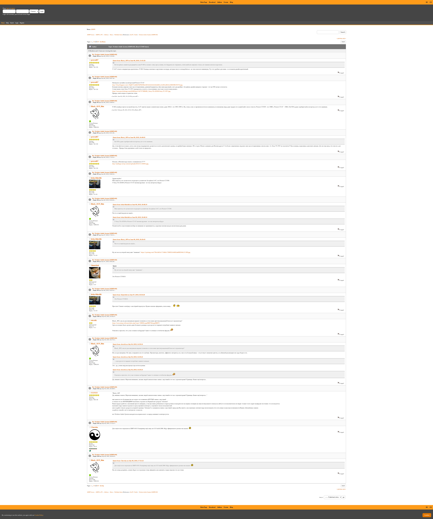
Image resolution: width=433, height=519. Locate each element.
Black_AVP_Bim (97, 106)
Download (212, 2)
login (7, 8)
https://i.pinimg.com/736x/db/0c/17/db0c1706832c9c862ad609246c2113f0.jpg (165, 252)
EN (431, 2)
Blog (231, 2)
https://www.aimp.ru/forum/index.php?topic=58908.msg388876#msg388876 (135, 323)
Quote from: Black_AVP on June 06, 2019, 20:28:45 (129, 239)
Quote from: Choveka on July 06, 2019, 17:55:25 (128, 461)
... (92, 42)
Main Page (203, 2)
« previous (339, 38)
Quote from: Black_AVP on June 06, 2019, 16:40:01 (129, 137)
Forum (226, 2)
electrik (94, 320)
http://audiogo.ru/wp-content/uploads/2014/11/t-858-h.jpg (130, 164)
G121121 (94, 393)
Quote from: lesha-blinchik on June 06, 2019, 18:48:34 (130, 204)
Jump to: (321, 497)
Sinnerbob (95, 265)
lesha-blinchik (96, 178)
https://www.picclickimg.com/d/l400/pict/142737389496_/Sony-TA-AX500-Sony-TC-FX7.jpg (141, 91)
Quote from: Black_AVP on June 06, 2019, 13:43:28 (129, 60)
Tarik (135, 34)
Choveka (94, 427)
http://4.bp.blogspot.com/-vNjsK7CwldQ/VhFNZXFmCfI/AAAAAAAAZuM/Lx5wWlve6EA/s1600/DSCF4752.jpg (147, 85)
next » (344, 38)
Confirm (426, 515)
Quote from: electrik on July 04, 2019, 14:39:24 (128, 344)
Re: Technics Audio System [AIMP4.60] (104, 54)
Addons (219, 2)
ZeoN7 (132, 34)
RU (427, 2)
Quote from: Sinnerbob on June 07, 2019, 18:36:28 (129, 295)
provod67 (94, 60)
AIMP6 (93, 29)
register (13, 8)
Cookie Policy (39, 515)
